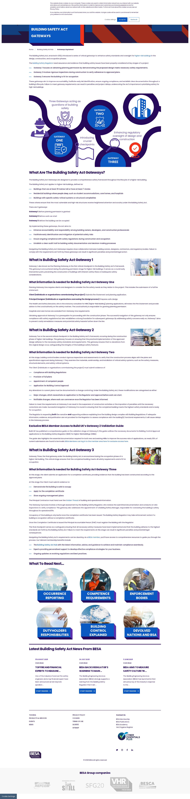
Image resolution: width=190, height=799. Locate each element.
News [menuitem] (31, 725)
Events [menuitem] (32, 721)
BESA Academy (122, 724)
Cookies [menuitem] (76, 718)
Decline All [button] (134, 19)
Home (31, 49)
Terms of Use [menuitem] (78, 721)
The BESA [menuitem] (32, 715)
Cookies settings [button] (110, 19)
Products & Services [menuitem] (38, 718)
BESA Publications (122, 722)
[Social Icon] (117, 750)
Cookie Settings (8, 796)
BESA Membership (123, 719)
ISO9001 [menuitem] (76, 725)
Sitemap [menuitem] (76, 728)
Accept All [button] (122, 19)
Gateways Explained (65, 49)
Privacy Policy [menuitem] (79, 715)
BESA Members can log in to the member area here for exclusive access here (96, 441)
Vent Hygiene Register (124, 727)
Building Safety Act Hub (45, 49)
